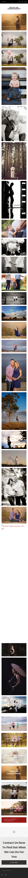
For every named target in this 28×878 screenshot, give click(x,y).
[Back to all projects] (14, 831)
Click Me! (14, 862)
